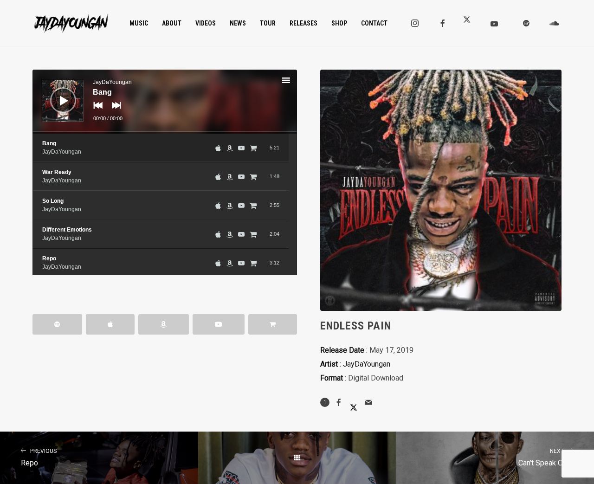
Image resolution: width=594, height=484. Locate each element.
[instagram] (414, 23)
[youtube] (494, 23)
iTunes (110, 324)
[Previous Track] (95, 111)
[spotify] (526, 23)
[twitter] (470, 23)
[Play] (56, 93)
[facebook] (442, 23)
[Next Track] (114, 111)
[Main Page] (297, 458)
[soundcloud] (554, 23)
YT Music (219, 324)
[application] (164, 102)
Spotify (57, 324)
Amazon (163, 324)
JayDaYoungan (366, 364)
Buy (272, 324)
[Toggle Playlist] (294, 81)
